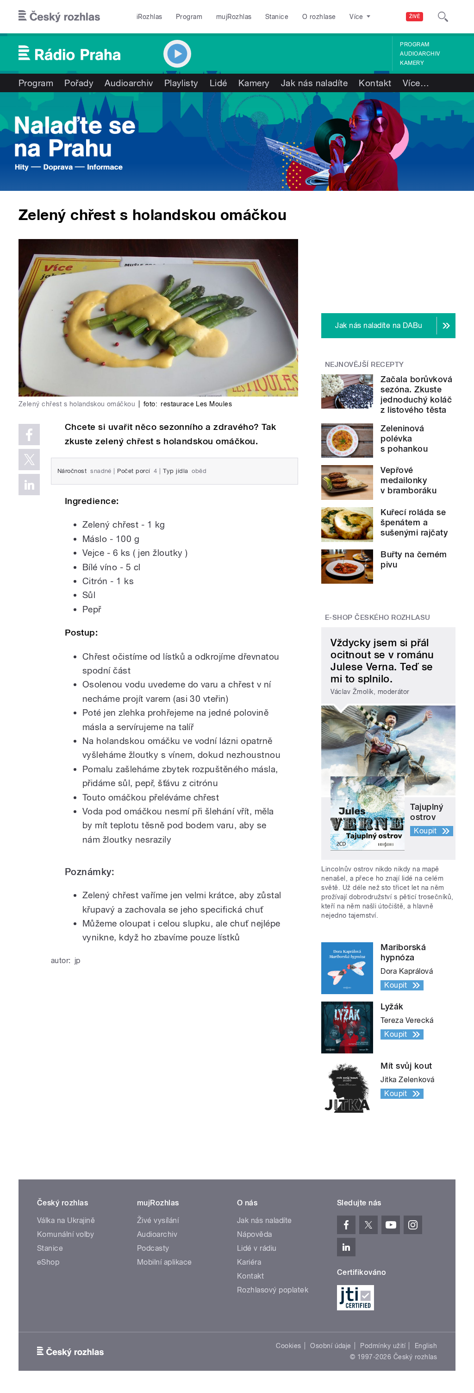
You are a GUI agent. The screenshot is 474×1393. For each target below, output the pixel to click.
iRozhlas (149, 16)
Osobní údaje (330, 1345)
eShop (48, 1262)
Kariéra (249, 1262)
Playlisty (181, 83)
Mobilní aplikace (164, 1262)
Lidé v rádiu (257, 1248)
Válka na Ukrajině (66, 1220)
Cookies (288, 1345)
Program (189, 16)
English (426, 1345)
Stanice (276, 16)
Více (416, 83)
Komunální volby (65, 1234)
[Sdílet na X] (29, 459)
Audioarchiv (420, 53)
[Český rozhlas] (59, 16)
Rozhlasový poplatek (272, 1290)
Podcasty (153, 1248)
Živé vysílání (158, 1220)
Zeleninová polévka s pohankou (404, 438)
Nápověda (254, 1234)
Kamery (412, 63)
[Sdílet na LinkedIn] (29, 484)
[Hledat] (442, 16)
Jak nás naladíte (314, 83)
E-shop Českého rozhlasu (377, 617)
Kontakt (375, 83)
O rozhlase (319, 16)
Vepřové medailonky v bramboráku (408, 480)
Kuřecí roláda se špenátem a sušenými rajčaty (414, 522)
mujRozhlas (234, 16)
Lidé (218, 83)
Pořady (79, 83)
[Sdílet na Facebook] (29, 434)
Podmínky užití (382, 1345)
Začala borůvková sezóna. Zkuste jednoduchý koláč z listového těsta (416, 394)
